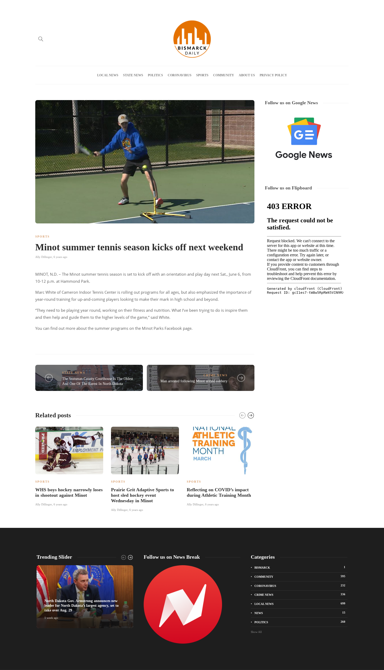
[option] (69, 466)
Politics (155, 75)
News (299, 613)
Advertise (55, 6)
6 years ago (60, 256)
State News (133, 75)
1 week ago (51, 617)
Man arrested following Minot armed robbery (194, 381)
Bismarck (299, 567)
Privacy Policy (122, 6)
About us (74, 6)
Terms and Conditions (153, 6)
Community (223, 75)
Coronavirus (179, 75)
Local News (107, 75)
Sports (202, 75)
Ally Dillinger (43, 256)
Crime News (215, 375)
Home (39, 6)
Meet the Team (97, 6)
